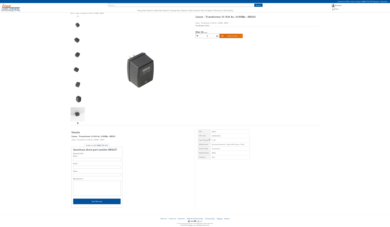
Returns (227, 218)
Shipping (219, 218)
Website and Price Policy (195, 218)
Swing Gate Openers (145, 10)
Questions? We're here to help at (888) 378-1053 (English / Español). (363, 2)
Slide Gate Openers (162, 10)
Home (72, 13)
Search (258, 5)
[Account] (333, 5)
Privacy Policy (210, 218)
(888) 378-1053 (102, 145)
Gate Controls (194, 10)
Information (228, 10)
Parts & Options (207, 10)
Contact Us (172, 218)
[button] (78, 123)
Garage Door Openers (179, 10)
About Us (163, 218)
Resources (218, 10)
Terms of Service (207, 223)
